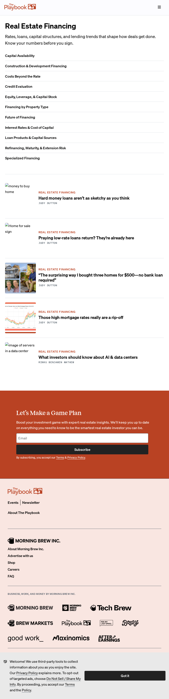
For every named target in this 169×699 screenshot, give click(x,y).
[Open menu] (159, 7)
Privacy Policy (27, 672)
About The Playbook (24, 512)
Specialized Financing (22, 158)
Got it (125, 675)
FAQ (11, 576)
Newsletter (31, 502)
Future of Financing (20, 117)
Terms (70, 684)
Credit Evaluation (18, 86)
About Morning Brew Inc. (26, 549)
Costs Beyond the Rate (22, 76)
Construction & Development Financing (36, 66)
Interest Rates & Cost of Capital (29, 127)
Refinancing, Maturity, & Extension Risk (35, 148)
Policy (26, 690)
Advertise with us (20, 555)
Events (13, 502)
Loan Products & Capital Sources (31, 137)
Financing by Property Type (26, 106)
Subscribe (82, 449)
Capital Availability (20, 55)
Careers (13, 569)
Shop (11, 562)
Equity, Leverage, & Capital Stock (31, 96)
